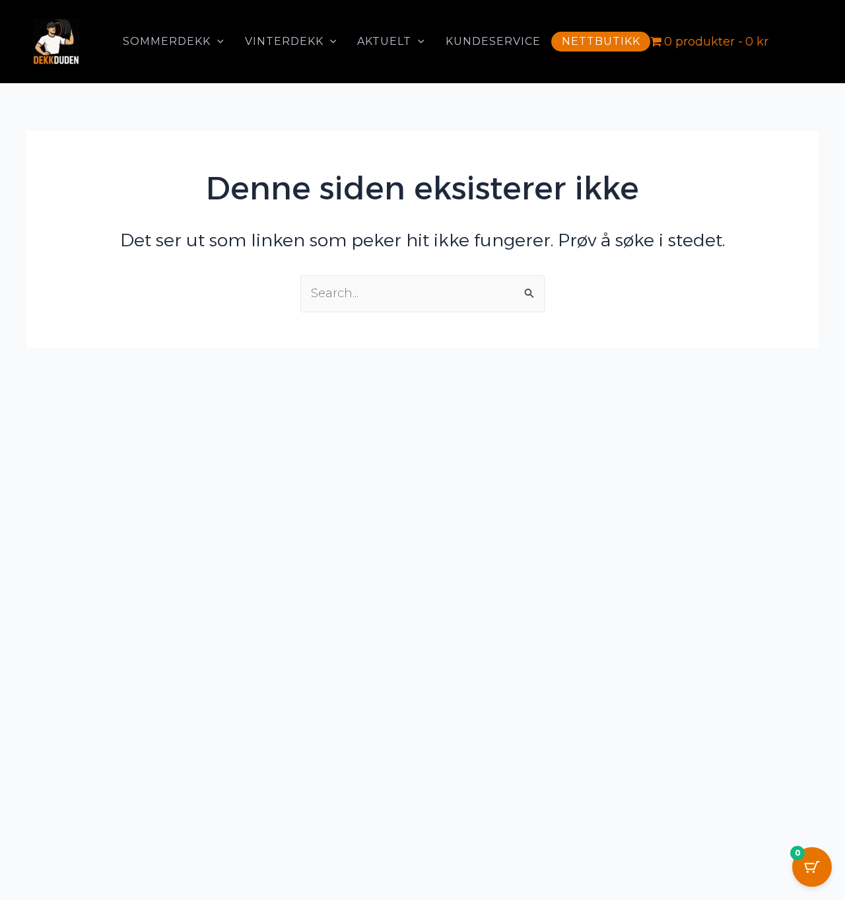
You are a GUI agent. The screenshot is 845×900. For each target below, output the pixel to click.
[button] (217, 41)
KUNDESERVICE (493, 41)
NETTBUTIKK (601, 41)
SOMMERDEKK (167, 41)
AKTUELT (384, 41)
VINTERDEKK (284, 41)
